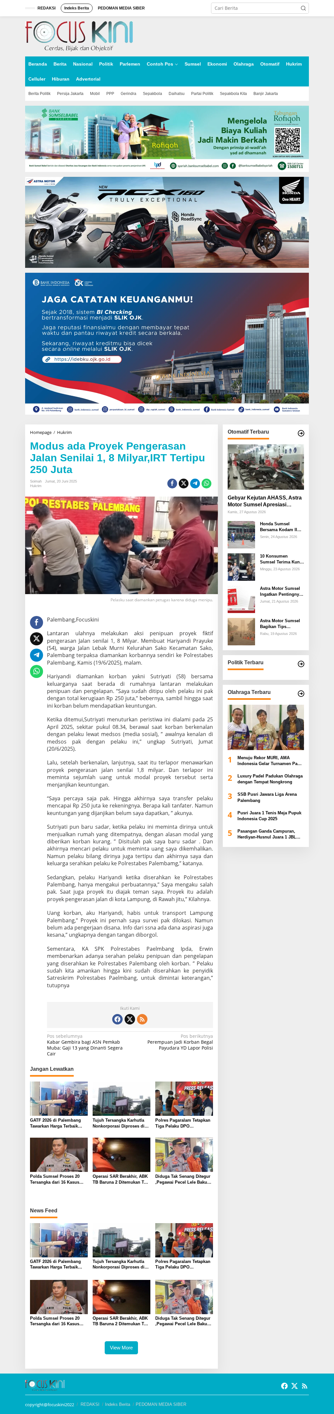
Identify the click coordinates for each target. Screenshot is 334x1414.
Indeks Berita (117, 1404)
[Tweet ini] (184, 483)
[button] (303, 8)
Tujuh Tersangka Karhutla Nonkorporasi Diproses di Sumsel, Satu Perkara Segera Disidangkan (118, 1123)
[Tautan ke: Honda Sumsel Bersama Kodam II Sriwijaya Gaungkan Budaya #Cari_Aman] (241, 534)
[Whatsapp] (206, 483)
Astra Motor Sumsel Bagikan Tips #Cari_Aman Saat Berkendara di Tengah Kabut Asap (282, 624)
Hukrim (35, 486)
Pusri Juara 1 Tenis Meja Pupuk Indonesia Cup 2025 (269, 815)
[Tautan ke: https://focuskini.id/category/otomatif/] (301, 433)
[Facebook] (117, 1019)
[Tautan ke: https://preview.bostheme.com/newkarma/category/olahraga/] (301, 694)
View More (121, 1347)
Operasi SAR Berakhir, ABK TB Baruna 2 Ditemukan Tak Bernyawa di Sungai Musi (120, 1179)
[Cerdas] (79, 36)
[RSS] (142, 1019)
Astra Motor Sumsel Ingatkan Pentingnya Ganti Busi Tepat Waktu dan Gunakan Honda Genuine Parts (281, 591)
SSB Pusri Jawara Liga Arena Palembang (267, 797)
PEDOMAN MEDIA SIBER (161, 1404)
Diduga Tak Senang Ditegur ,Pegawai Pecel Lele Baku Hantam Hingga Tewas (182, 1179)
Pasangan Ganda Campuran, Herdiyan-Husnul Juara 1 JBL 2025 (266, 834)
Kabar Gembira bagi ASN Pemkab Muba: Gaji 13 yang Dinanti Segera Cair (85, 1045)
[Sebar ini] (172, 483)
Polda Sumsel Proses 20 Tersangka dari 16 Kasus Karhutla (55, 1179)
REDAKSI (90, 1404)
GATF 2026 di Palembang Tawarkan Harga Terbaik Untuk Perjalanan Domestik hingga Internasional (57, 1123)
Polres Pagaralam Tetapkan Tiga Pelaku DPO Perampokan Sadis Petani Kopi (182, 1123)
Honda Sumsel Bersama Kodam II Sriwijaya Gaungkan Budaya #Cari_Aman (280, 527)
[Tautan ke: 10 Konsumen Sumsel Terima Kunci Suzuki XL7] (241, 566)
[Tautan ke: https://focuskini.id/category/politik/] (301, 664)
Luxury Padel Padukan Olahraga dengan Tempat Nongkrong (270, 779)
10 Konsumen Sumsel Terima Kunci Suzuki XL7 (281, 559)
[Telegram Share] (195, 483)
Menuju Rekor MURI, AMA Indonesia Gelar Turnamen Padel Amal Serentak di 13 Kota (270, 761)
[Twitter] (130, 1019)
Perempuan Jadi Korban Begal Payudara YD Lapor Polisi (180, 1042)
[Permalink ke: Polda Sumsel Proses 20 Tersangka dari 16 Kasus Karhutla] (59, 1154)
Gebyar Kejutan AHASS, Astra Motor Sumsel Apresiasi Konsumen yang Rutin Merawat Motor (265, 501)
